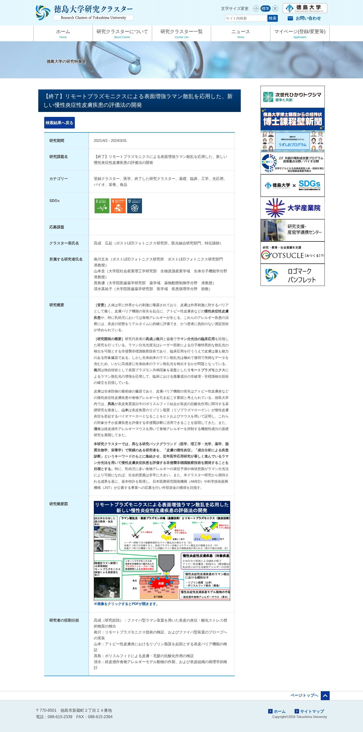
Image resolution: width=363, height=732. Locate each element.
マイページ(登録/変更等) (299, 34)
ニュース (240, 34)
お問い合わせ (304, 18)
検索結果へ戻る (59, 123)
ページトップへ (310, 695)
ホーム (63, 34)
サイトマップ (309, 711)
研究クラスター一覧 (182, 34)
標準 (265, 8)
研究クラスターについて (122, 34)
